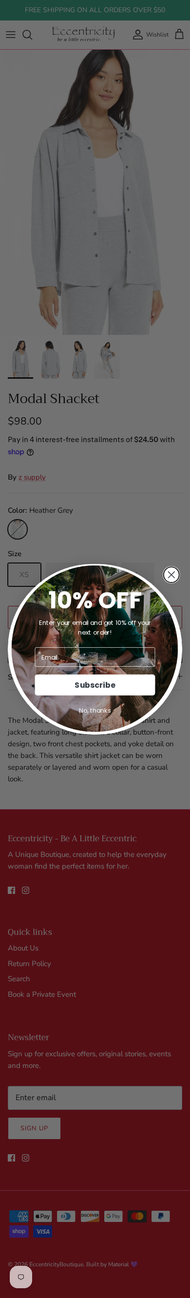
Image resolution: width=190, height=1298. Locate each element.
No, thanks (95, 710)
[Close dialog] (171, 574)
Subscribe (95, 684)
